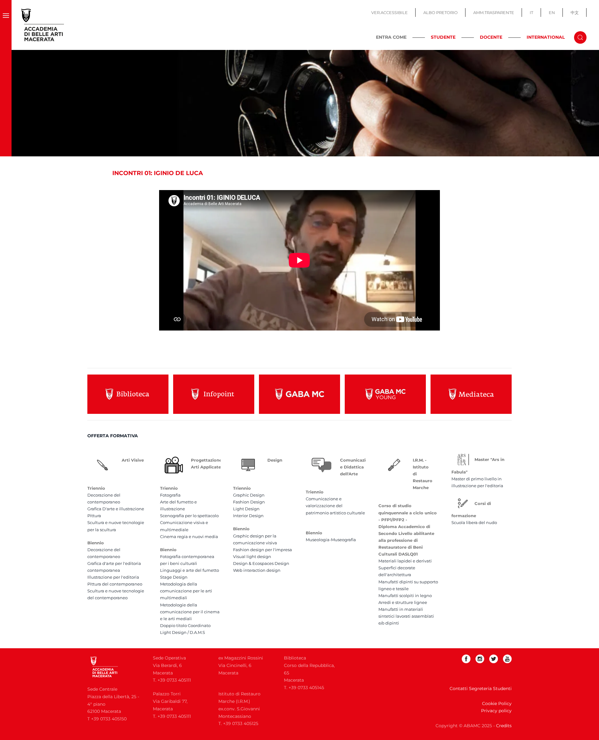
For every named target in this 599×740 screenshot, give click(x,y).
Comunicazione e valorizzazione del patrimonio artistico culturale (335, 505)
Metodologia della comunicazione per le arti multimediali (186, 590)
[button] (6, 25)
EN (552, 12)
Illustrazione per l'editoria (113, 577)
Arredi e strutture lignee (402, 602)
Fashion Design (249, 501)
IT (531, 12)
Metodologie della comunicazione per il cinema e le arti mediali (190, 611)
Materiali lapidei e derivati (405, 560)
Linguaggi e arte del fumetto (189, 570)
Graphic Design (249, 495)
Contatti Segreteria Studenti (481, 688)
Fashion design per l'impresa (262, 549)
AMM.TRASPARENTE (493, 12)
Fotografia (170, 495)
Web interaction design (256, 570)
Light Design (246, 508)
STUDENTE (443, 37)
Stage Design (173, 577)
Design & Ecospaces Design (261, 563)
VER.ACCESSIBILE (389, 12)
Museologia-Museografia (331, 539)
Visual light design (252, 556)
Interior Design (248, 515)
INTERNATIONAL (546, 37)
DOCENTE (491, 37)
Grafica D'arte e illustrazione (115, 508)
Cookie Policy (497, 703)
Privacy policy (496, 710)
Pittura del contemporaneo (114, 583)
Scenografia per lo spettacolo (189, 515)
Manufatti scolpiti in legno (405, 595)
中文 (575, 12)
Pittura (94, 515)
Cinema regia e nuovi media (189, 536)
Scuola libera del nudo (474, 522)
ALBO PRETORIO (440, 12)
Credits (504, 725)
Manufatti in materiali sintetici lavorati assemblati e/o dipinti (406, 616)
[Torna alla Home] (43, 25)
